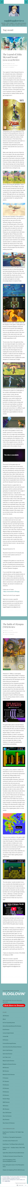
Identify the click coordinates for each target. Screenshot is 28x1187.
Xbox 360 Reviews (7, 1112)
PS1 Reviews (6, 1081)
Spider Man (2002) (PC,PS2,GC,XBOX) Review (13, 1152)
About (4, 1019)
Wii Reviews (5, 1105)
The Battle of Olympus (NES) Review (13, 625)
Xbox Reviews (6, 1119)
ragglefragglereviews (14, 20)
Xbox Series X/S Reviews (9, 1123)
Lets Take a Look (7, 1057)
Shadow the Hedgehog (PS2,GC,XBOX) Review (14, 1170)
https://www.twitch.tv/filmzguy (11, 591)
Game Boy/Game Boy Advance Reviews (12, 1046)
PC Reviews (5, 1078)
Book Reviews (6, 1029)
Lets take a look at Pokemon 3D (10, 1140)
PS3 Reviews (6, 1088)
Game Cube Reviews (7, 1050)
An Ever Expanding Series (9, 1022)
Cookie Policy (7, 1181)
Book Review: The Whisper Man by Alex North (13, 1144)
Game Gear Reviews (7, 1053)
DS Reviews (5, 1040)
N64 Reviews (6, 1067)
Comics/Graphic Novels (8, 1033)
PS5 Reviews (6, 1095)
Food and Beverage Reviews (9, 1043)
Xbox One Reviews (7, 1116)
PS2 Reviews (6, 1085)
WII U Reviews (6, 1109)
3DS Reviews (6, 1015)
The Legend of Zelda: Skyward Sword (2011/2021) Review (12, 57)
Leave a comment (9, 67)
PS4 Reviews (6, 1091)
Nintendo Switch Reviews (9, 1074)
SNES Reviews (6, 1102)
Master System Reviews (8, 1060)
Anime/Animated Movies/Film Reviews (12, 1026)
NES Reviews (6, 1071)
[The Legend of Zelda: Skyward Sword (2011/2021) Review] (14, 43)
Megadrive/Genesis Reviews (9, 1064)
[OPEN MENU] (2, 2)
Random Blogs (6, 1098)
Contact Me (5, 1036)
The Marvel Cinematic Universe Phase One (13, 1156)
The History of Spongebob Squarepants (12, 1137)
